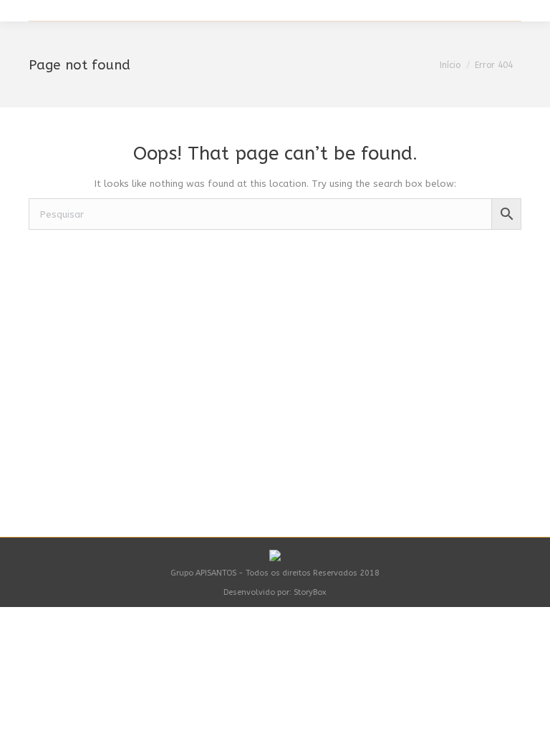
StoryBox (310, 592)
